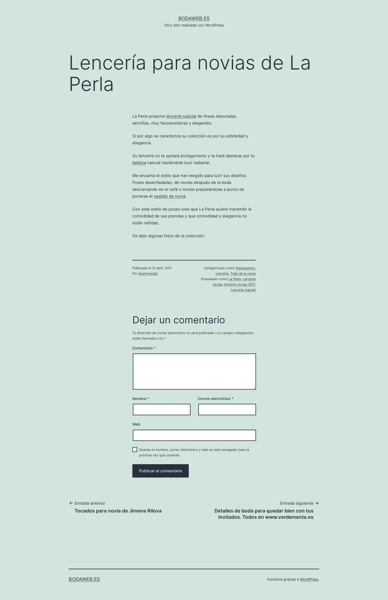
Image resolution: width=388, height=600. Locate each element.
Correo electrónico (215, 398)
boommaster (148, 273)
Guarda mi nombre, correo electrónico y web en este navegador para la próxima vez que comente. (194, 452)
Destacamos (245, 268)
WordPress (309, 579)
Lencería (222, 273)
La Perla (235, 279)
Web (136, 424)
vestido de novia (169, 196)
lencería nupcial (181, 116)
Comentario (144, 348)
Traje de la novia (243, 273)
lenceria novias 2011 (239, 284)
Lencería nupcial (243, 290)
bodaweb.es (194, 18)
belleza (139, 162)
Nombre (140, 398)
